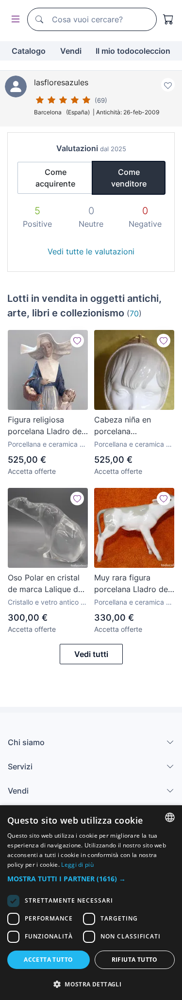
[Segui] (77, 340)
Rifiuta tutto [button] (135, 959)
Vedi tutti (91, 654)
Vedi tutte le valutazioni (91, 251)
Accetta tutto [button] (48, 959)
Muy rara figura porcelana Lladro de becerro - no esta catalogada (131, 584)
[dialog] (91, 902)
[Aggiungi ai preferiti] (168, 85)
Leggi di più (77, 864)
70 (134, 313)
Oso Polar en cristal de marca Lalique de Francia (45, 584)
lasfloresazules (61, 82)
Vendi (71, 51)
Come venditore (129, 177)
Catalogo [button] (29, 51)
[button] (91, 879)
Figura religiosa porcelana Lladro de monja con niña (45, 426)
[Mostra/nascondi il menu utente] (13, 19)
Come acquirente (55, 177)
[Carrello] (168, 19)
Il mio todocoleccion (133, 51)
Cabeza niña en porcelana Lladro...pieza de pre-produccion (133, 426)
